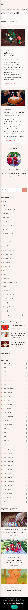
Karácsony (8, 50)
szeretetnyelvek (8, 295)
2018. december (8, 461)
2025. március (7, 404)
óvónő (5, 286)
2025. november (8, 380)
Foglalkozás (6, 222)
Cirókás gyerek (7, 209)
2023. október (7, 441)
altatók (5, 201)
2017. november (8, 473)
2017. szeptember (8, 481)
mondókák (6, 254)
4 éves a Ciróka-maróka (14, 112)
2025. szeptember (8, 388)
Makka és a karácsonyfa (9, 54)
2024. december (8, 416)
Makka (5, 246)
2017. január (7, 497)
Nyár (4, 270)
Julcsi (4, 238)
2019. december (8, 457)
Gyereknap (6, 226)
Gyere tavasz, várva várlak (14, 532)
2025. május (7, 400)
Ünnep (5, 311)
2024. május (7, 420)
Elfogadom (14, 606)
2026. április (7, 364)
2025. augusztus (8, 392)
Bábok (5, 205)
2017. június (7, 489)
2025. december (8, 376)
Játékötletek (7, 234)
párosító (5, 290)
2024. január (7, 433)
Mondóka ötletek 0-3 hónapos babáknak (18, 343)
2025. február (7, 408)
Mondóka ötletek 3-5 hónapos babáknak (18, 334)
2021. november (8, 453)
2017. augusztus (8, 485)
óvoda (5, 278)
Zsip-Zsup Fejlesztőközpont (12, 315)
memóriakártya (7, 250)
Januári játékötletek (14, 590)
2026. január (7, 372)
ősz (4, 274)
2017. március (7, 493)
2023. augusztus (8, 449)
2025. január (7, 412)
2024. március (7, 424)
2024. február (7, 429)
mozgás (5, 266)
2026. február (7, 368)
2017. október (7, 477)
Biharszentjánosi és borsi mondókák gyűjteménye (13, 561)
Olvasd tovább (8, 84)
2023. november (8, 437)
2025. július (6, 396)
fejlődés (5, 217)
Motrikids (6, 262)
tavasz (5, 303)
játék (4, 230)
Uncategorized (7, 307)
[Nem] (26, 605)
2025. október (7, 384)
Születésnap (8, 109)
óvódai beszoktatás (9, 282)
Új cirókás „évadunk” (18, 326)
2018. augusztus (8, 469)
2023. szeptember (8, 445)
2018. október (7, 465)
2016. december (8, 502)
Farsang (5, 213)
